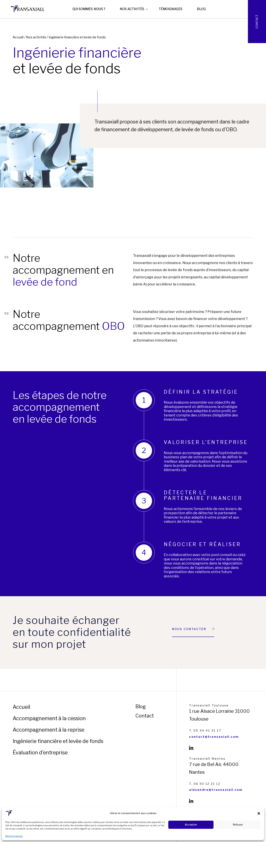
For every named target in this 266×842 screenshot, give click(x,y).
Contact (257, 21)
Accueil (18, 37)
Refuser (238, 824)
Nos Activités (132, 9)
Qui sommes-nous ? (88, 9)
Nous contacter (189, 629)
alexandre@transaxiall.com (215, 790)
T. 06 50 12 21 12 (204, 784)
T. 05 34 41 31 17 (205, 730)
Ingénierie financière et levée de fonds (58, 741)
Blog (201, 9)
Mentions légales (14, 836)
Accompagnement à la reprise (48, 730)
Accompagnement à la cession (49, 718)
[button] (259, 813)
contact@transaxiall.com (214, 736)
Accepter (191, 824)
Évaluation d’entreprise (40, 752)
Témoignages (170, 9)
